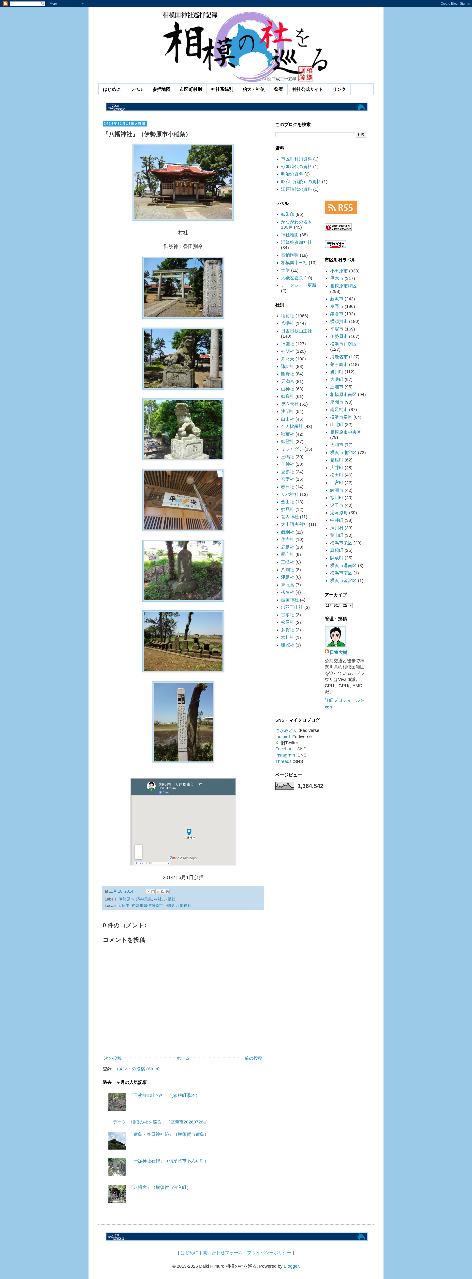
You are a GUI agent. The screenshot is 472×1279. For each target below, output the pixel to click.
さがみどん (286, 730)
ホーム (183, 1058)
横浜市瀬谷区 (343, 452)
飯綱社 (287, 532)
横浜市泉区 (341, 417)
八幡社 (170, 899)
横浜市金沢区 (343, 580)
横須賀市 (339, 321)
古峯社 (287, 614)
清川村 (336, 527)
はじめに (112, 89)
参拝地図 (161, 89)
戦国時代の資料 (296, 166)
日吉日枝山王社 (296, 331)
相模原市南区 (343, 394)
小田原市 (339, 270)
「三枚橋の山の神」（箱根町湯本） (164, 1095)
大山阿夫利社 (294, 524)
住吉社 (287, 539)
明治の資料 (292, 174)
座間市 (336, 402)
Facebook (285, 748)
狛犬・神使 (254, 89)
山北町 (336, 424)
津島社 (287, 577)
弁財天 (287, 358)
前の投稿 (253, 1058)
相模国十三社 (294, 262)
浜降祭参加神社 (296, 242)
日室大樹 (338, 652)
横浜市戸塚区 (343, 344)
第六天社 (290, 404)
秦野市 (336, 306)
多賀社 (287, 629)
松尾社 (287, 622)
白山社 (287, 419)
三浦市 (336, 386)
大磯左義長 (292, 277)
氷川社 (287, 637)
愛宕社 (287, 554)
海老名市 (339, 356)
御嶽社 (287, 396)
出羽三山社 (292, 607)
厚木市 (336, 278)
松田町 (336, 475)
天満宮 (287, 381)
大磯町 (336, 379)
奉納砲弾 (290, 255)
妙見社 (287, 509)
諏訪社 (287, 366)
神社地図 (290, 234)
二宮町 (336, 482)
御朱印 (287, 214)
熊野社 (287, 373)
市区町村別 (191, 89)
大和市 (336, 444)
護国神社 (290, 599)
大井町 (336, 467)
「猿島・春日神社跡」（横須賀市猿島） (169, 1134)
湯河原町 (339, 512)
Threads (283, 761)
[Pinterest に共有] (167, 891)
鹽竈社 (287, 645)
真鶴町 (336, 550)
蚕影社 (287, 471)
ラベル (136, 89)
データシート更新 (298, 285)
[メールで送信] (148, 891)
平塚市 (336, 329)
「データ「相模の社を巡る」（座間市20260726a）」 (161, 1122)
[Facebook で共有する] (162, 891)
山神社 (287, 388)
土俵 (285, 270)
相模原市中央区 (345, 432)
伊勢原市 (126, 899)
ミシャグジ (292, 449)
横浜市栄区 (341, 542)
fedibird (282, 736)
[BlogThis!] (153, 891)
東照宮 (287, 584)
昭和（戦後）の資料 (301, 181)
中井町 (336, 520)
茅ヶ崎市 (339, 364)
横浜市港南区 (343, 565)
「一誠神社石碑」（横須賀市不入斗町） (169, 1160)
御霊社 (287, 441)
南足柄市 (339, 409)
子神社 (287, 464)
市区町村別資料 (296, 159)
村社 (158, 899)
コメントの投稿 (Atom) (137, 1068)
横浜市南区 (341, 572)
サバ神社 (290, 494)
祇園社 (287, 343)
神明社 (287, 351)
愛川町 (336, 371)
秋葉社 (287, 434)
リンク (339, 89)
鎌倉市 (336, 313)
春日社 (287, 486)
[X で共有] (157, 891)
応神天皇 (144, 899)
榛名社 (287, 592)
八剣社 (287, 569)
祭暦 (278, 89)
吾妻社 (287, 479)
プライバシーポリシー (269, 1252)
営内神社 (290, 516)
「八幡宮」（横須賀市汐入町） (160, 1187)
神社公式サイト (307, 89)
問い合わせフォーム (223, 1252)
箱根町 (336, 460)
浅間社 (287, 411)
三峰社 (287, 562)
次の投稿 (113, 1058)
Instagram (285, 755)
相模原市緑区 (343, 286)
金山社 (287, 501)
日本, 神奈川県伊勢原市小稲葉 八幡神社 (157, 905)
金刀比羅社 (292, 426)
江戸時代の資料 (296, 189)
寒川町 (336, 497)
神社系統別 (222, 89)
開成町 (336, 557)
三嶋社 (287, 456)
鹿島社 (287, 547)
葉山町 (336, 535)
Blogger (291, 1266)
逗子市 (336, 505)
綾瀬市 (336, 490)
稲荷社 (287, 315)
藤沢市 (336, 298)
